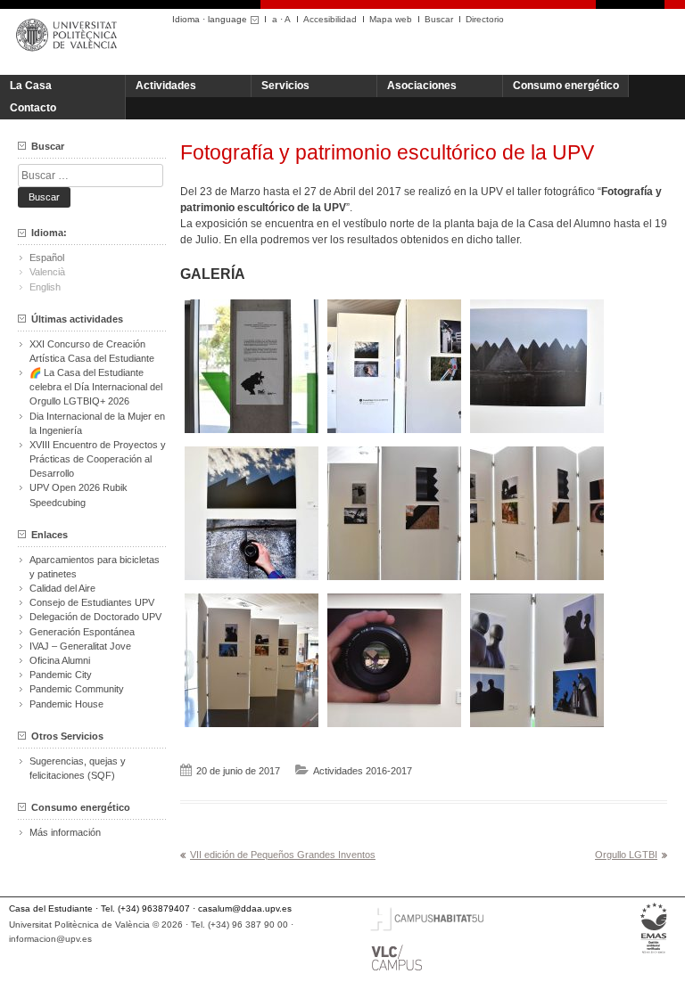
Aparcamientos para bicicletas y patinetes (94, 566)
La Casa (31, 85)
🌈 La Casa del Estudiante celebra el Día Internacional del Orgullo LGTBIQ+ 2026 (95, 386)
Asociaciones (422, 85)
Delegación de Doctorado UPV (95, 616)
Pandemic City (60, 674)
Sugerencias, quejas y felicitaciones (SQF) (77, 768)
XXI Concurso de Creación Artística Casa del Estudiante (91, 351)
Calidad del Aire (62, 588)
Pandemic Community (76, 688)
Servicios (285, 85)
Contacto (33, 108)
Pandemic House (66, 704)
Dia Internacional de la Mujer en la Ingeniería (97, 423)
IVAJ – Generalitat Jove (80, 646)
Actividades (166, 85)
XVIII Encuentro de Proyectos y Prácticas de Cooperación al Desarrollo (97, 459)
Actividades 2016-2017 (362, 770)
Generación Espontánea (82, 631)
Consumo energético (566, 85)
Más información (65, 832)
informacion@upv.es (50, 939)
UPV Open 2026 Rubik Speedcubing (78, 494)
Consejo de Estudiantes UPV (91, 602)
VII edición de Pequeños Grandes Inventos (283, 854)
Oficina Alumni (59, 660)
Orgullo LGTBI (626, 854)
